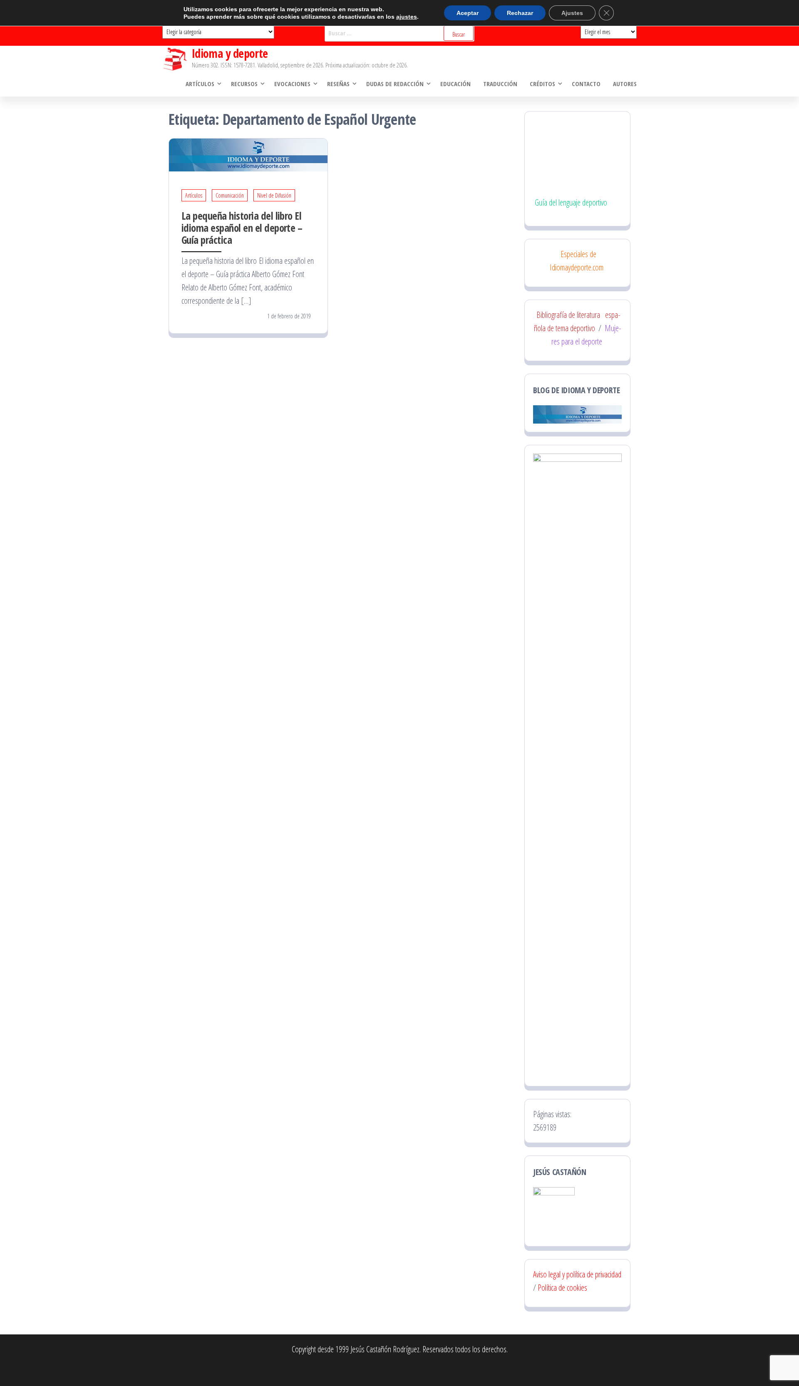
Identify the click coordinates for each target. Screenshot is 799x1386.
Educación (455, 83)
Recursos (244, 83)
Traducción (500, 83)
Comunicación (230, 195)
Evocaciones (292, 83)
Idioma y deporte (230, 53)
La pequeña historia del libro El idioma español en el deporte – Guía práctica (241, 227)
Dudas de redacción (395, 83)
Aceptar (468, 13)
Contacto (586, 83)
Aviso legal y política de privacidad (577, 1274)
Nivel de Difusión (274, 195)
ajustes (406, 16)
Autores (625, 83)
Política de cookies (562, 1287)
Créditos (542, 83)
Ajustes (572, 13)
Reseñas (338, 83)
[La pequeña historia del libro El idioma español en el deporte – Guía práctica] (248, 154)
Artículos (200, 83)
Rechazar (520, 13)
